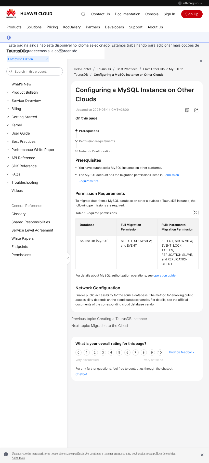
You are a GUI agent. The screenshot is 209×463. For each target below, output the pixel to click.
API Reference (23, 158)
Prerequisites (89, 131)
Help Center (82, 69)
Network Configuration (95, 151)
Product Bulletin (24, 92)
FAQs (15, 174)
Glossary (18, 214)
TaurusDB (104, 69)
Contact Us (100, 14)
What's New (21, 84)
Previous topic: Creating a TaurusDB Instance (109, 318)
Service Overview (26, 100)
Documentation (127, 14)
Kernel (16, 125)
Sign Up (192, 14)
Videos (17, 190)
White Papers (22, 238)
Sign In (169, 14)
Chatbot (81, 374)
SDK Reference (24, 166)
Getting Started (24, 117)
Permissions (21, 254)
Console (152, 14)
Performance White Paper (32, 149)
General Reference (26, 205)
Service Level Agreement (32, 230)
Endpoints (19, 246)
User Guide (20, 133)
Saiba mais (18, 458)
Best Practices (23, 141)
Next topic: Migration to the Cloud (99, 325)
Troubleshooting (24, 182)
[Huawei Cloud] (29, 13)
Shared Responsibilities (30, 222)
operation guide (164, 275)
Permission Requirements (97, 141)
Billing (16, 108)
